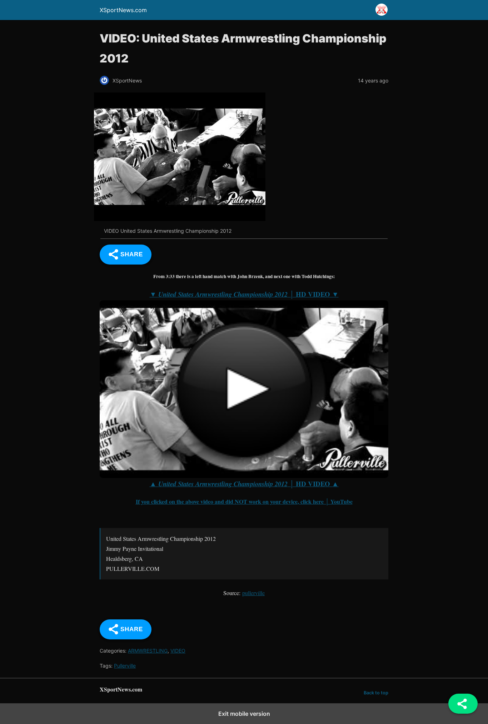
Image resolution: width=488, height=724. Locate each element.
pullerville (253, 593)
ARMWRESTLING (148, 651)
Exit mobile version (244, 713)
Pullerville (125, 666)
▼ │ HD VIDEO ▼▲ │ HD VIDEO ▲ (244, 388)
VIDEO (177, 651)
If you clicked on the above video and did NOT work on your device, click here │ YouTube (244, 501)
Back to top (376, 692)
